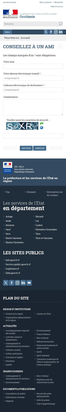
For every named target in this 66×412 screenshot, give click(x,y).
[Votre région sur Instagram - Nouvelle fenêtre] (56, 32)
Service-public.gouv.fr (17, 264)
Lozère (39, 225)
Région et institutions (17, 309)
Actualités (9, 326)
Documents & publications (19, 389)
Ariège (9, 216)
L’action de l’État (44, 314)
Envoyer (26, 148)
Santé (39, 352)
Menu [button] (7, 32)
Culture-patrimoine (14, 353)
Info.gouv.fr (12, 260)
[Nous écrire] (29, 283)
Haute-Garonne (13, 238)
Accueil (25, 37)
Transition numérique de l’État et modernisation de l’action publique (48, 362)
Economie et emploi (14, 357)
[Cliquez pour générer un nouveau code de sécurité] (41, 124)
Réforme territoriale (45, 341)
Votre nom (9, 61)
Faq (8, 191)
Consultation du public (15, 393)
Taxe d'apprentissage (46, 403)
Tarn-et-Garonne (44, 238)
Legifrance (11, 268)
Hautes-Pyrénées (14, 242)
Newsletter (58, 2)
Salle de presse (57, 6)
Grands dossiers (13, 371)
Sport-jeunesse (43, 355)
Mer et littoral (43, 338)
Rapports (10, 401)
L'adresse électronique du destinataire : (24, 85)
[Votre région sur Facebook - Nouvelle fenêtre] (51, 32)
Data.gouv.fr (12, 272)
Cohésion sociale (13, 350)
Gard (8, 229)
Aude (8, 220)
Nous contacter (46, 2)
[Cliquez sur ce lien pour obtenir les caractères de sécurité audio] (41, 127)
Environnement (43, 330)
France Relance (43, 334)
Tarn (38, 233)
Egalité (9, 364)
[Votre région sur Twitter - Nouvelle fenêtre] (46, 32)
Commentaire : (11, 96)
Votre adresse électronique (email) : (22, 73)
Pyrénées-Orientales (46, 229)
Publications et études (15, 397)
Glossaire (31, 191)
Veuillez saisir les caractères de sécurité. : (28, 120)
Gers (8, 233)
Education (10, 361)
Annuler (39, 148)
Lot (37, 220)
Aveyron (10, 225)
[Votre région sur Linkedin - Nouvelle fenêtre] (60, 32)
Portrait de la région (14, 314)
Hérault (39, 216)
